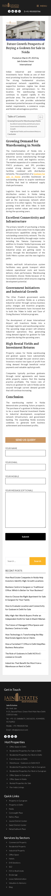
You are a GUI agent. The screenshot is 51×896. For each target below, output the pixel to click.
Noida (11, 809)
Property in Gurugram (18, 800)
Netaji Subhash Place (17, 829)
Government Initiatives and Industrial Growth (23, 128)
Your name (11, 448)
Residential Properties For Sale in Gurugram (27, 767)
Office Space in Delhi (18, 747)
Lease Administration (17, 879)
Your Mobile (12, 476)
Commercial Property (18, 842)
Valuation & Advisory (17, 883)
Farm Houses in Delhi (18, 759)
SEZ (10, 867)
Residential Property (17, 846)
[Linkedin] (12, 11)
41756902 (10, 722)
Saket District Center (17, 825)
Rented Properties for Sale (20, 783)
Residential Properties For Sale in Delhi (25, 751)
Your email (11, 462)
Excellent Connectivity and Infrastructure (25, 124)
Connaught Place (16, 813)
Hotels (11, 858)
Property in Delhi (16, 805)
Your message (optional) (19, 490)
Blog (11, 887)
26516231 (30, 718)
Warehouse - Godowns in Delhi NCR (25, 763)
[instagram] (19, 11)
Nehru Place (14, 817)
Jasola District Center (18, 821)
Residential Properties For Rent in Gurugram (28, 771)
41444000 (39, 718)
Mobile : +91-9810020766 (17, 726)
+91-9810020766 (32, 11)
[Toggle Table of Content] (39, 117)
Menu (43, 5)
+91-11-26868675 (17, 718)
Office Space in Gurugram (20, 775)
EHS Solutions (15, 863)
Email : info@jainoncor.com (17, 730)
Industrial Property (17, 850)
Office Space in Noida (18, 779)
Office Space (14, 854)
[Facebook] (9, 11)
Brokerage (13, 875)
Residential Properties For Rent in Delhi (26, 755)
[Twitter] (16, 11)
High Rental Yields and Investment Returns (25, 131)
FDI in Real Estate (16, 871)
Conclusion (11, 134)
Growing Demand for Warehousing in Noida (24, 121)
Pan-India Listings (17, 787)
